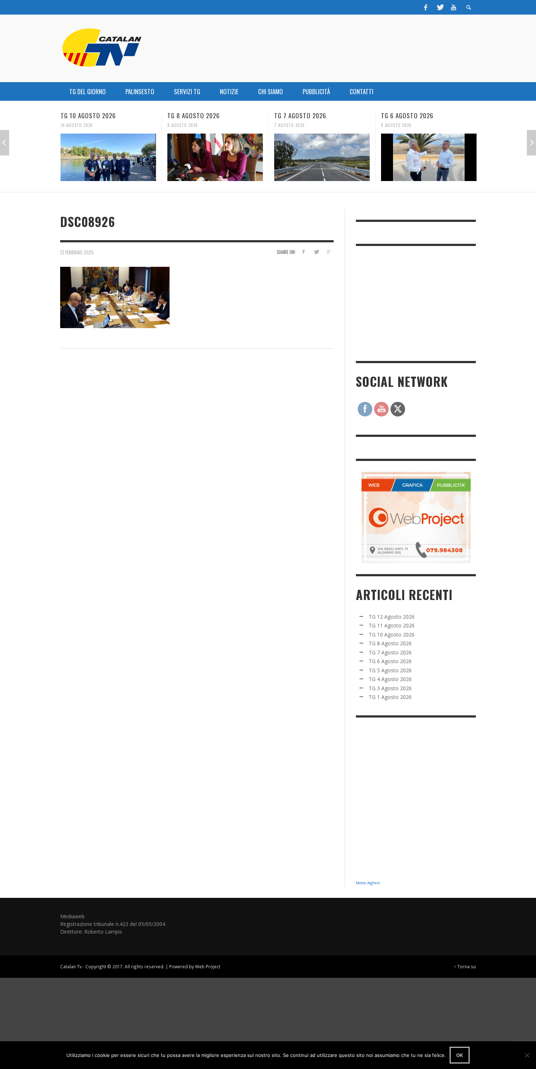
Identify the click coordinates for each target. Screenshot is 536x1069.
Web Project (207, 966)
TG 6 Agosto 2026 (309, 115)
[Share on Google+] (329, 251)
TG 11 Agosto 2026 (392, 625)
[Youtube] (454, 7)
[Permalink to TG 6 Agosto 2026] (330, 157)
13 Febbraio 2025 (77, 251)
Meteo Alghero (368, 882)
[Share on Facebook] (303, 251)
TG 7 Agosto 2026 (202, 115)
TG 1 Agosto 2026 (390, 696)
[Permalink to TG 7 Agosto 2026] (223, 157)
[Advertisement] (410, 302)
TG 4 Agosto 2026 (390, 679)
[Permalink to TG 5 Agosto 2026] (437, 157)
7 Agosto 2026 (191, 125)
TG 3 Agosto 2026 (390, 688)
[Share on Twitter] (316, 251)
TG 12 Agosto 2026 (392, 616)
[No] (527, 1055)
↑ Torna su (465, 966)
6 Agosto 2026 (298, 125)
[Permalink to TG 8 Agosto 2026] (116, 157)
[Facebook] (426, 7)
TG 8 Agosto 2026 (95, 115)
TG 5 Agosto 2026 (415, 115)
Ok (459, 1055)
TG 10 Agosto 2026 (392, 634)
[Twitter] (440, 7)
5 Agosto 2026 (404, 125)
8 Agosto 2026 (84, 125)
